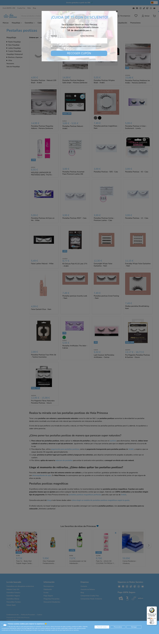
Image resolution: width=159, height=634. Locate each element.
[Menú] (155, 607)
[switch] (152, 622)
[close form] (117, 11)
